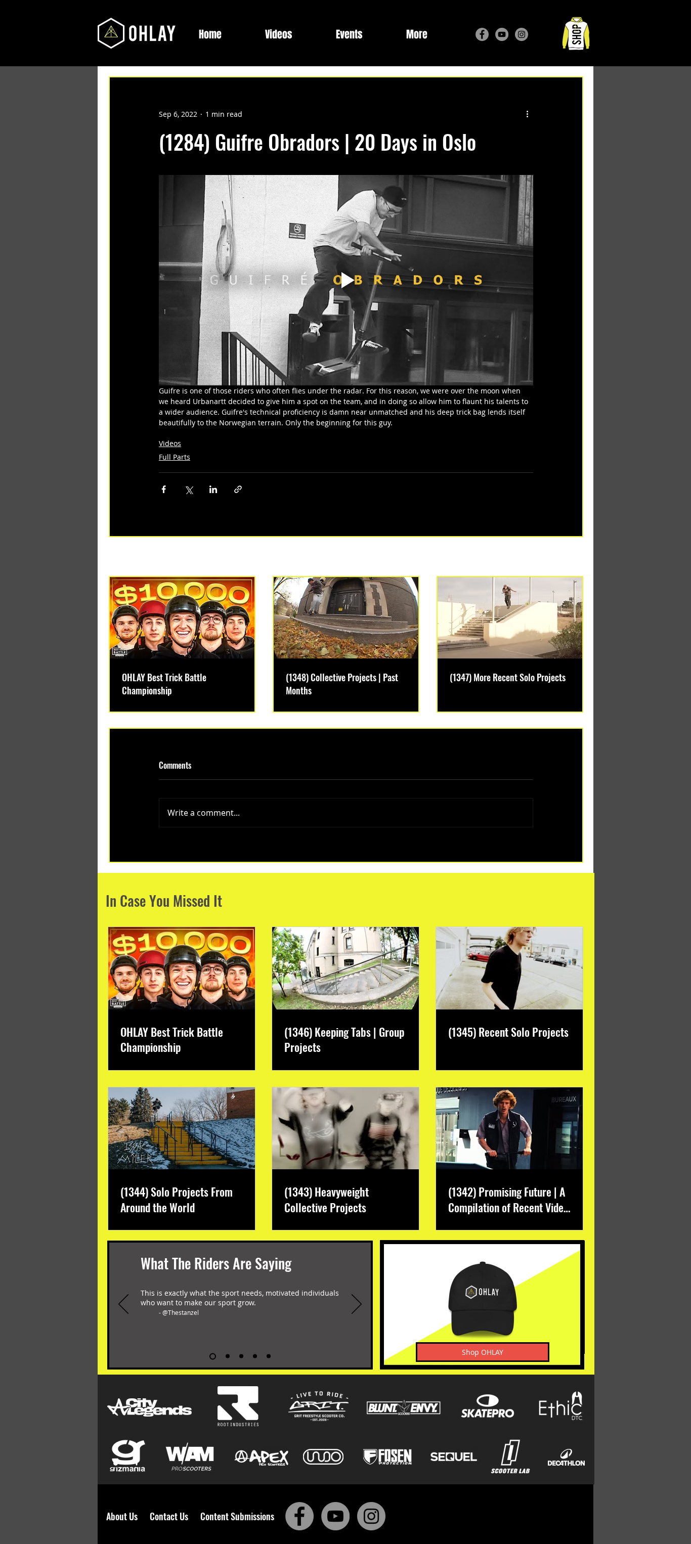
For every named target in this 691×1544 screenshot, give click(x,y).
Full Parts (174, 457)
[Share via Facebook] (163, 489)
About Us (125, 1516)
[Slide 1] (212, 1356)
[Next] (357, 1304)
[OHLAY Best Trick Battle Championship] (182, 617)
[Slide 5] (269, 1356)
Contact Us (171, 1516)
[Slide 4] (255, 1356)
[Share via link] (238, 489)
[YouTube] (501, 34)
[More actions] (527, 114)
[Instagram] (521, 34)
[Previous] (123, 1304)
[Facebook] (482, 34)
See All (571, 557)
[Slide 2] (228, 1356)
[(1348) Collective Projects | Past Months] (346, 617)
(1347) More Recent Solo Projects (508, 677)
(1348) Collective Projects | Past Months (342, 684)
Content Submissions (237, 1516)
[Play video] (346, 280)
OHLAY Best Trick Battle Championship (164, 684)
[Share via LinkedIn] (213, 489)
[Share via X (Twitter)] (188, 489)
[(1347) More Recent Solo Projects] (510, 617)
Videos (170, 443)
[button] (416, 35)
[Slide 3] (241, 1356)
